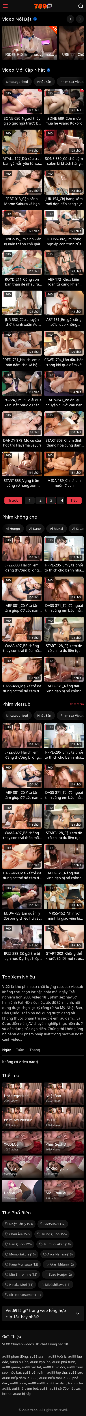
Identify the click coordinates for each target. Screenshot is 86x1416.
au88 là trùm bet (25, 1388)
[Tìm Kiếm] (81, 6)
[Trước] (70, 19)
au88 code (18, 1383)
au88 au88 (36, 1383)
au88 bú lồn (19, 1362)
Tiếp (74, 500)
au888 (32, 1378)
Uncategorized (17, 82)
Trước (13, 500)
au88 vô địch (56, 1383)
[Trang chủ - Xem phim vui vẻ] (43, 6)
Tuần (20, 1049)
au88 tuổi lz (57, 1356)
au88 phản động (15, 1356)
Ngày (6, 1049)
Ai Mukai (56, 528)
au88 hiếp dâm (14, 1378)
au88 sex (76, 1372)
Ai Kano (35, 528)
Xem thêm (77, 704)
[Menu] (5, 6)
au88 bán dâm (34, 1372)
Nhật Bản (44, 82)
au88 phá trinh (63, 1362)
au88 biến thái (50, 1378)
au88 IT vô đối (54, 1367)
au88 (44, 1388)
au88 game (11, 1367)
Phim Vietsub (16, 704)
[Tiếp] (80, 19)
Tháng (35, 1049)
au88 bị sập (22, 1393)
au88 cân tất (31, 1367)
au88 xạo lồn (40, 1362)
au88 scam (38, 1356)
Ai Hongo (13, 528)
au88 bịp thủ (57, 1372)
